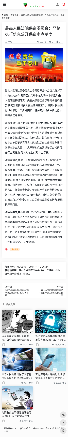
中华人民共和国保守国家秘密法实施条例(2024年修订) (17, 376)
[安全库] (34, 4)
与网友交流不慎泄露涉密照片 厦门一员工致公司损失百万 (17, 414)
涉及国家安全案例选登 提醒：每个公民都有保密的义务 (16, 338)
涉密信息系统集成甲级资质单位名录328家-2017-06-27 (50, 338)
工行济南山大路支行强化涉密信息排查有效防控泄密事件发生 (50, 376)
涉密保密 (14, 15)
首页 (6, 15)
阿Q (9, 41)
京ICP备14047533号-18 (40, 428)
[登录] (57, 5)
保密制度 (15, 249)
